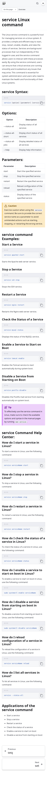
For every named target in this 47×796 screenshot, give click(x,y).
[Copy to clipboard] (41, 103)
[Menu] (43, 3)
